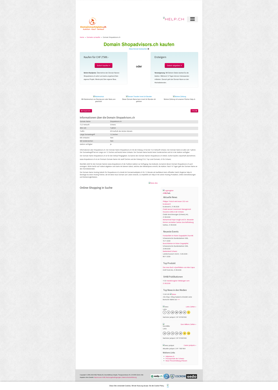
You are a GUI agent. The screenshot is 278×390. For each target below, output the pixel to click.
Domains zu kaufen (93, 37)
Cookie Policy (159, 385)
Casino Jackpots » (190, 345)
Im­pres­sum (98, 377)
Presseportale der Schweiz (174, 359)
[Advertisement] (161, 8)
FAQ (193, 111)
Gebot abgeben (174, 65)
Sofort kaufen (103, 65)
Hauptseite (87, 111)
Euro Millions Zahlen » (188, 324)
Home (82, 37)
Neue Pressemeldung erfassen (176, 361)
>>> (178, 299)
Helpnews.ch (169, 356)
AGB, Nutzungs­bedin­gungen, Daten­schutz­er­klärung (120, 377)
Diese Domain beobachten (138, 49)
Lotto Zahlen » (191, 307)
